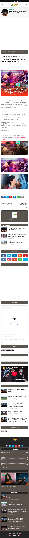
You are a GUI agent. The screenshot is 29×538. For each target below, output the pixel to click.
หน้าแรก (4, 51)
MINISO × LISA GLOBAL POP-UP (10, 487)
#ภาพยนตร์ (15, 455)
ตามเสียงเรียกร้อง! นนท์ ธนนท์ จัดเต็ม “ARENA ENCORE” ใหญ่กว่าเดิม (18, 12)
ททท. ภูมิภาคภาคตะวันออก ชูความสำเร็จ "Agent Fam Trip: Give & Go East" (17, 241)
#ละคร (15, 459)
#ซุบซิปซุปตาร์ (15, 467)
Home (10, 533)
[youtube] (14, 259)
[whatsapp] (20, 259)
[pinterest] (17, 1)
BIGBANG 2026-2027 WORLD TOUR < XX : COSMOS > (17, 390)
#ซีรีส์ (15, 462)
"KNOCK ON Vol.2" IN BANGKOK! (15, 411)
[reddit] (20, 255)
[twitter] (12, 1)
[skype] (19, 1)
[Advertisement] (14, 33)
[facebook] (9, 1)
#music (15, 457)
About (14, 533)
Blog (11, 535)
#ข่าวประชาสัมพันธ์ (15, 452)
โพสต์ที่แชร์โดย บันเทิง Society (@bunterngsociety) (14, 339)
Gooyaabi (21, 535)
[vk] (3, 259)
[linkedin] (14, 255)
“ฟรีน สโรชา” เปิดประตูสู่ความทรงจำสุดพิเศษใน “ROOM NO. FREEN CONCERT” (17, 235)
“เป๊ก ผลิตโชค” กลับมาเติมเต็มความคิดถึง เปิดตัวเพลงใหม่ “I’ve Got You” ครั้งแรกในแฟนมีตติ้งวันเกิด (17, 511)
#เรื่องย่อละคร (15, 464)
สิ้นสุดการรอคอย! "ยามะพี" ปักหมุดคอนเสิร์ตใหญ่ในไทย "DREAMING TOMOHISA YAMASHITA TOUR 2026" (16, 405)
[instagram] (15, 1)
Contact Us (19, 533)
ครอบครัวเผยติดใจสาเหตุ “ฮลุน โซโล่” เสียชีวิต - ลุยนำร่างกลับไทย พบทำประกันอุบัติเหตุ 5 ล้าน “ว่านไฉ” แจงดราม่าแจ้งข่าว (17, 420)
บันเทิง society (5, 65)
